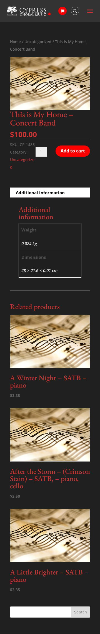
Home (15, 41)
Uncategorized (37, 41)
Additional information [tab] (40, 192)
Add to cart (73, 151)
